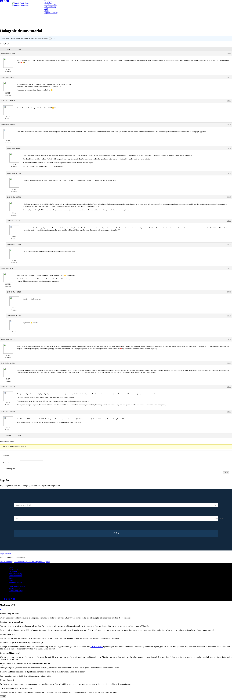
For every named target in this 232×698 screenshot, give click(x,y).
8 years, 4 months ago (39, 38)
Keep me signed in (10, 469)
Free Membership (50, 5)
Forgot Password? (5, 553)
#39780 (229, 412)
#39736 (229, 221)
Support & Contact (50, 13)
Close (3, 697)
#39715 (229, 77)
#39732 (229, 148)
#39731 (229, 339)
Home (11, 567)
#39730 (229, 292)
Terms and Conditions (17, 586)
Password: (6, 463)
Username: (6, 455)
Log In (226, 473)
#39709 (229, 53)
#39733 (229, 363)
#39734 (229, 173)
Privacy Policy (14, 589)
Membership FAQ (16, 591)
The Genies (48, 1)
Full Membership (50, 7)
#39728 (229, 124)
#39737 (229, 244)
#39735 (229, 197)
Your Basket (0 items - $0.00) (38, 562)
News (46, 11)
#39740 (229, 387)
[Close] (0, 610)
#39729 (229, 268)
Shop (46, 9)
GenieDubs (48, 3)
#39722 (229, 101)
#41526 (229, 316)
